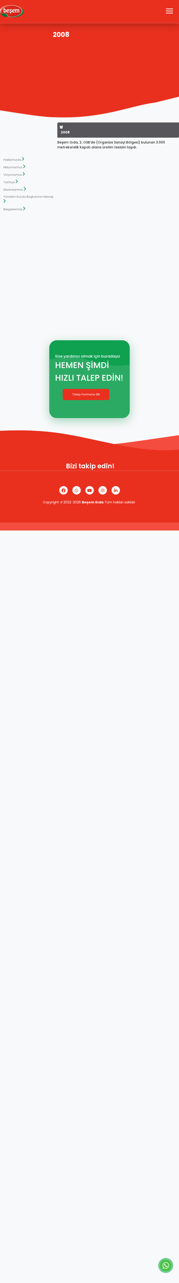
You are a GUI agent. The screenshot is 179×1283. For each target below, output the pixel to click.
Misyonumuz (12, 167)
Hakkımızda (12, 160)
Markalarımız (13, 189)
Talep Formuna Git (86, 394)
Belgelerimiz (12, 209)
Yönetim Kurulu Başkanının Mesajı (28, 196)
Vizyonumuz (12, 174)
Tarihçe (9, 182)
